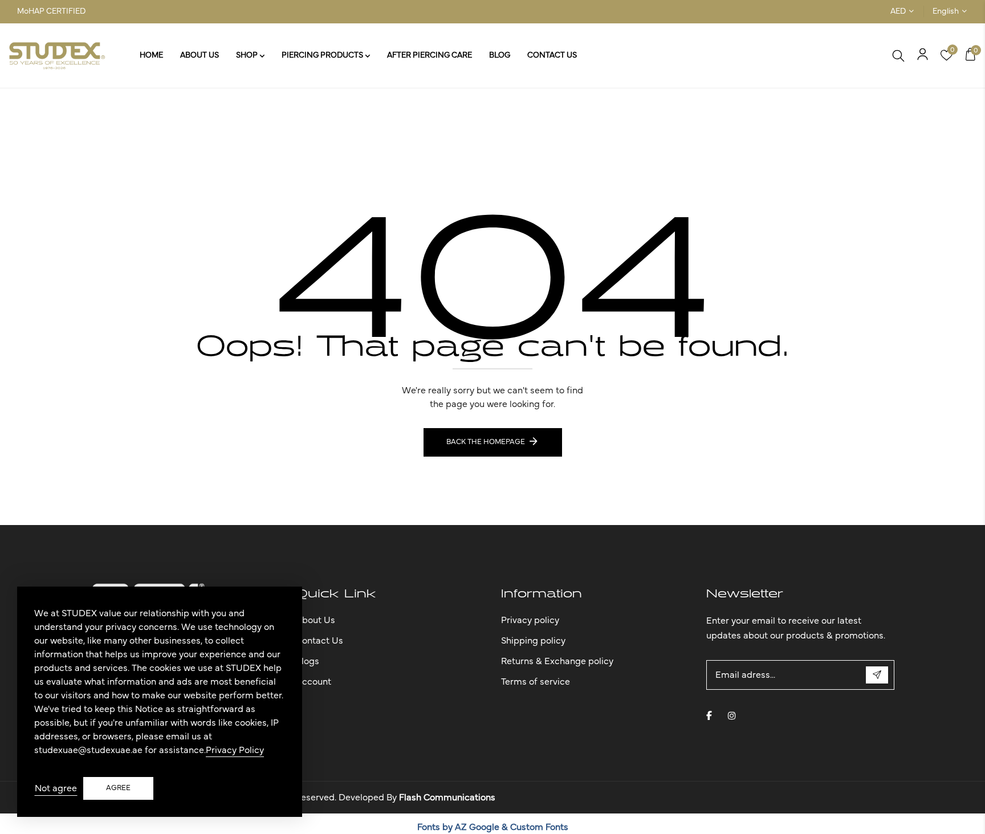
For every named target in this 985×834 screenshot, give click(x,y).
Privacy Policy (235, 750)
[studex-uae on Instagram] (731, 715)
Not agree (56, 788)
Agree (118, 788)
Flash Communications (447, 797)
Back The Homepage (485, 442)
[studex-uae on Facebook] (709, 715)
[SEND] (877, 675)
